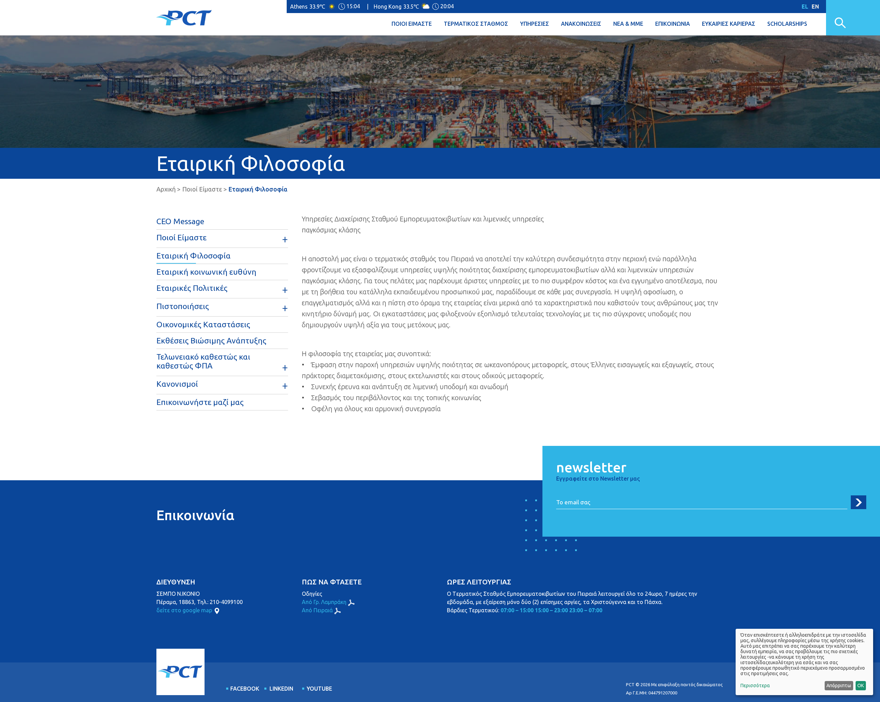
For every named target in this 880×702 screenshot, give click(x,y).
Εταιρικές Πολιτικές (192, 288)
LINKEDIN (281, 688)
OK (860, 685)
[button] (418, 24)
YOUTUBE (319, 688)
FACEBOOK (243, 688)
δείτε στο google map (184, 610)
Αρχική (166, 189)
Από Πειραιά (317, 610)
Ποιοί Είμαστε (202, 189)
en (815, 6)
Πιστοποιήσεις (182, 306)
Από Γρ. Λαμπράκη (324, 602)
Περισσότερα (755, 685)
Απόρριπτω (838, 685)
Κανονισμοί (177, 384)
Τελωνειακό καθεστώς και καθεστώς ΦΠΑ (203, 361)
